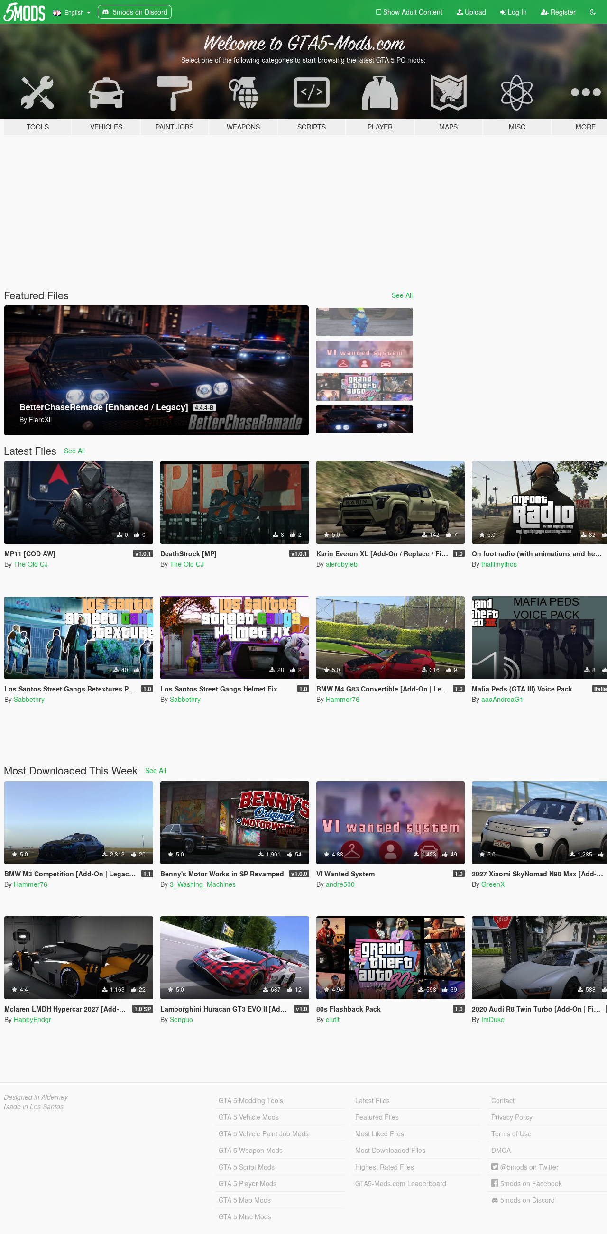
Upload (474, 12)
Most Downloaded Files (390, 1150)
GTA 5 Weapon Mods (251, 1150)
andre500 (340, 884)
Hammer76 (342, 699)
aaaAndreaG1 (502, 699)
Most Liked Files (379, 1133)
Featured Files (377, 1117)
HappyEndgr (32, 1019)
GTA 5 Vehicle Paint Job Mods (264, 1133)
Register (562, 12)
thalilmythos (499, 564)
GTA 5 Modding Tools (251, 1100)
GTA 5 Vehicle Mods (249, 1117)
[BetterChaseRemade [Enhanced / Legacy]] (364, 419)
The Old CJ (31, 564)
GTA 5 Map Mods (245, 1200)
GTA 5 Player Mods (247, 1183)
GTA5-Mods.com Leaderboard (400, 1183)
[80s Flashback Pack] (364, 387)
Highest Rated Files (384, 1166)
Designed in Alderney (36, 1097)
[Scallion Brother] (364, 322)
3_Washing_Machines (203, 884)
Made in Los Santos (34, 1106)
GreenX (493, 884)
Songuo (181, 1019)
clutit (333, 1019)
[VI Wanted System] (364, 354)
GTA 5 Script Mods (247, 1166)
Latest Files (372, 1100)
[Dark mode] (593, 12)
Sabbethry (29, 699)
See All (402, 295)
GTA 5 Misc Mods (245, 1216)
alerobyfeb (342, 564)
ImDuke (493, 1019)
